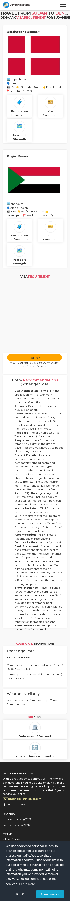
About (11, 804)
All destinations (12, 839)
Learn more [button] (27, 884)
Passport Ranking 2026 (17, 819)
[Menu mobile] (63, 5)
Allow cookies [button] (50, 894)
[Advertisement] (35, 316)
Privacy (20, 804)
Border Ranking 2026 (16, 824)
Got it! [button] (20, 894)
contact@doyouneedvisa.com (24, 798)
